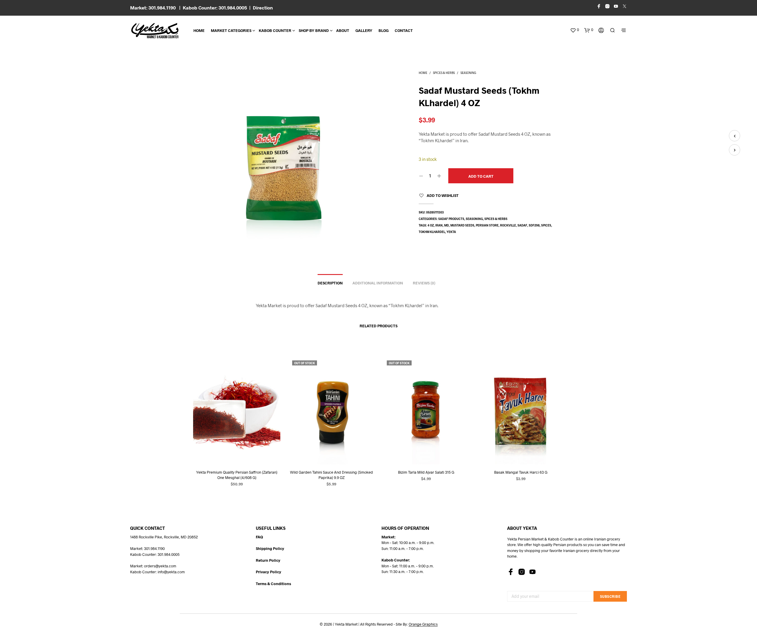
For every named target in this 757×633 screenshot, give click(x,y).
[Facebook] (510, 571)
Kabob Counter (275, 30)
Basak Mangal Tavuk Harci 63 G (520, 472)
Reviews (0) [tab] (424, 283)
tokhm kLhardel (432, 232)
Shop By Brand (314, 30)
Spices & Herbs (444, 73)
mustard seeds (462, 225)
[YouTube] (532, 571)
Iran (439, 225)
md (446, 225)
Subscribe (610, 596)
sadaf (522, 225)
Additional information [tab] (377, 283)
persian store (487, 225)
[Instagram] (521, 571)
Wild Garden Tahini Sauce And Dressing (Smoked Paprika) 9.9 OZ (331, 475)
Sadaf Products (451, 219)
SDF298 (534, 225)
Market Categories (231, 30)
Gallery (363, 30)
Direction (263, 7)
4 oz (431, 225)
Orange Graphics (423, 624)
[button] (574, 30)
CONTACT (404, 30)
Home (199, 30)
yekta (451, 232)
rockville (508, 225)
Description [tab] (330, 283)
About (342, 30)
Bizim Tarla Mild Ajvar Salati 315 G (426, 472)
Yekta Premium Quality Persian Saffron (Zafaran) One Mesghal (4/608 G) (236, 475)
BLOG (383, 30)
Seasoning (468, 73)
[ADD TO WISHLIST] (236, 453)
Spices (546, 225)
